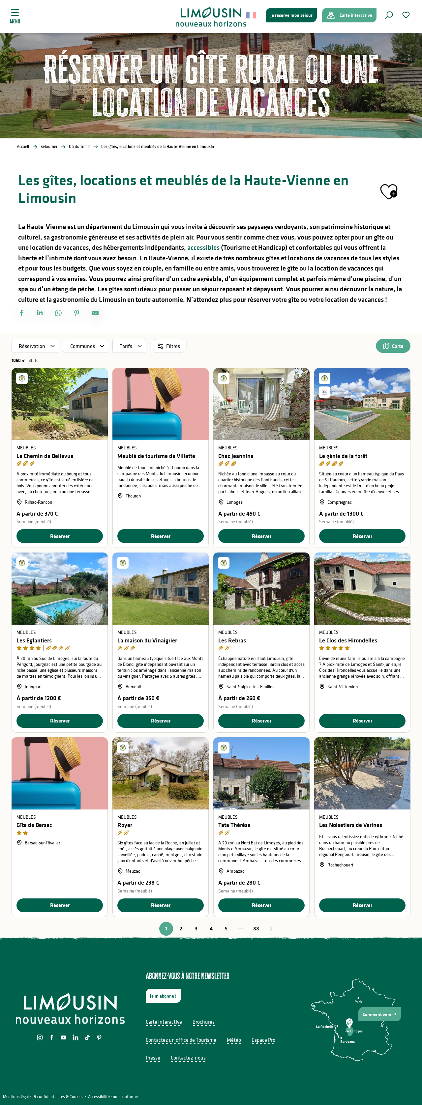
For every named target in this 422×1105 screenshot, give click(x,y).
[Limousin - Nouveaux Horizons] (211, 16)
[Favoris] (407, 15)
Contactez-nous (188, 1057)
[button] (389, 15)
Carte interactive (164, 1021)
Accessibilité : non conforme (113, 1096)
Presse (153, 1057)
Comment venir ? (379, 1014)
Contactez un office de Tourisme (181, 1039)
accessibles (203, 247)
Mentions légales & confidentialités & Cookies (43, 1096)
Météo (234, 1039)
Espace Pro (263, 1039)
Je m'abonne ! (163, 996)
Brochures (204, 1021)
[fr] (251, 15)
